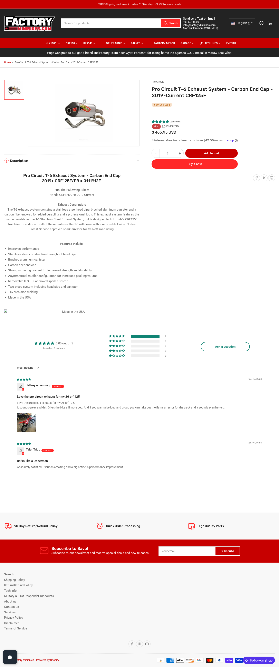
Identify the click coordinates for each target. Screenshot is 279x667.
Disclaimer (11, 623)
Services (10, 612)
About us (10, 601)
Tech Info (10, 591)
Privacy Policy (13, 617)
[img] (24, 379)
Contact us (11, 607)
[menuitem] (50, 43)
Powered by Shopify (47, 659)
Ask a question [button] (225, 346)
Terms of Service (15, 628)
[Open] (10, 657)
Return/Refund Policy (18, 585)
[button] (160, 121)
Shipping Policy (14, 580)
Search (8, 574)
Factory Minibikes (24, 659)
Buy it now (195, 164)
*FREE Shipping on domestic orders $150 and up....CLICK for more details (139, 4)
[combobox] (121, 23)
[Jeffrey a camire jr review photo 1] (27, 423)
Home (7, 62)
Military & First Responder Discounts (29, 596)
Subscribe (227, 551)
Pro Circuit (158, 81)
